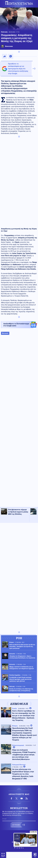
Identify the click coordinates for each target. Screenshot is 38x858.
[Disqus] (19, 550)
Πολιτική (4, 32)
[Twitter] (17, 798)
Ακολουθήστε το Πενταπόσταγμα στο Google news (16, 325)
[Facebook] (11, 798)
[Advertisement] (19, 423)
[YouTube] (22, 798)
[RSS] (27, 798)
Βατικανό (5, 333)
